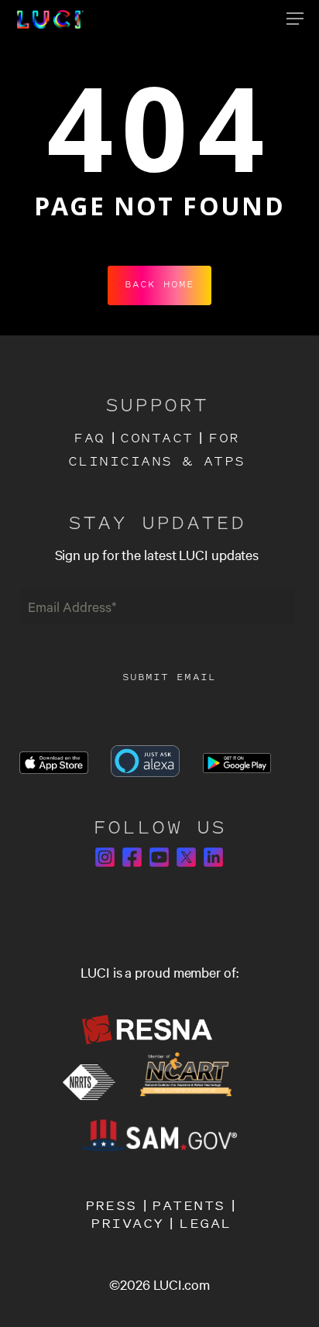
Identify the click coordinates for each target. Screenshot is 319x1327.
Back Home (159, 285)
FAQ (89, 439)
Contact (156, 439)
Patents (188, 1205)
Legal (205, 1222)
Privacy (127, 1222)
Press (111, 1205)
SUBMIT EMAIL (169, 677)
